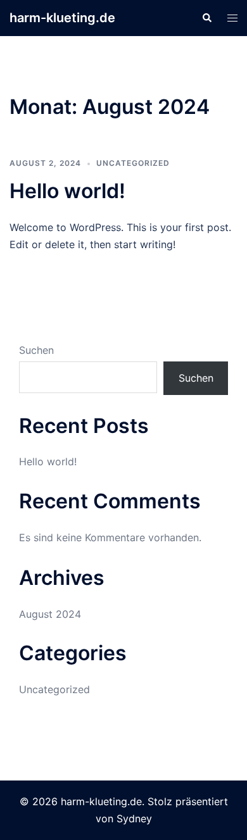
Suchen (36, 350)
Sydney (134, 818)
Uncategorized (133, 163)
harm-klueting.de (62, 17)
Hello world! (67, 191)
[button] (206, 18)
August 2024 (50, 614)
